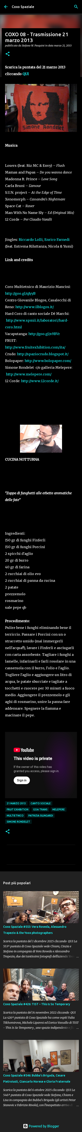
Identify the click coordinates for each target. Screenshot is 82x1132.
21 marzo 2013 (16, 803)
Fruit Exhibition (17, 809)
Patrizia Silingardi (40, 815)
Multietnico (15, 815)
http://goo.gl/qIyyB (20, 293)
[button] (7, 54)
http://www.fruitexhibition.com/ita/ (35, 347)
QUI (25, 74)
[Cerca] (76, 7)
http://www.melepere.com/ (29, 374)
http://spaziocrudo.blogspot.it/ (43, 354)
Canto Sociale (41, 803)
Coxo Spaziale (23, 7)
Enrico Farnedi (57, 239)
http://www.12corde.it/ (40, 381)
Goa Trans (40, 809)
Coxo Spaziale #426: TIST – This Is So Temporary (36, 1004)
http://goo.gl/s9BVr (44, 334)
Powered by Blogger (43, 1126)
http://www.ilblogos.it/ (35, 307)
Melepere (58, 809)
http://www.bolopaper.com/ (48, 361)
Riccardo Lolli (31, 239)
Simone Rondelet (18, 821)
